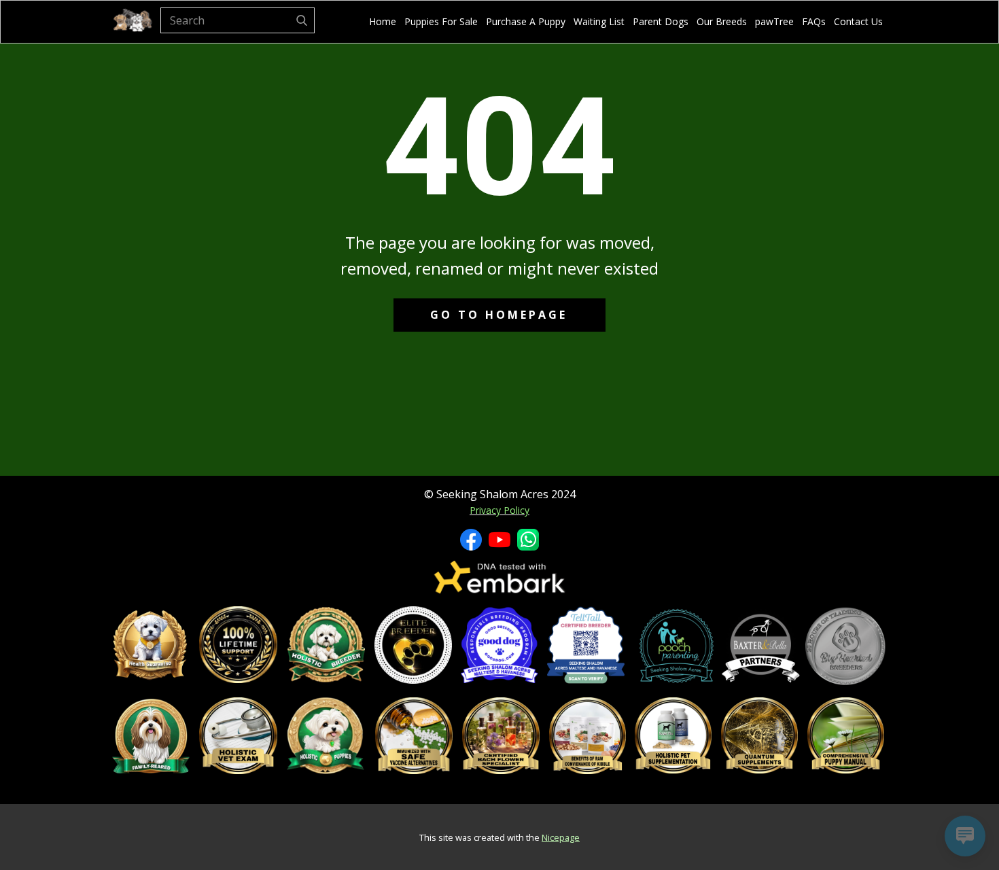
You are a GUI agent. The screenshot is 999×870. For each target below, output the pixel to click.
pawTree (774, 22)
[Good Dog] (499, 645)
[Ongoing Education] (845, 646)
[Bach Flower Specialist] (501, 735)
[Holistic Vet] (238, 736)
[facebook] (471, 540)
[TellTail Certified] (586, 645)
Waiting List (599, 22)
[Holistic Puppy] (325, 736)
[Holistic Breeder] (326, 645)
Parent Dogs (660, 22)
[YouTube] (499, 540)
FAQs (814, 22)
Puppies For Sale (441, 22)
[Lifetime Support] (238, 645)
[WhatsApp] (528, 540)
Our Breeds (722, 22)
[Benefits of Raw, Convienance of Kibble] (588, 735)
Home (382, 22)
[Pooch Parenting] (676, 646)
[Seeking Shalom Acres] (132, 20)
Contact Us (858, 22)
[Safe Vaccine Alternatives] (414, 735)
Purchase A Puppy (525, 22)
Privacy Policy (499, 510)
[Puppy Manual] (845, 735)
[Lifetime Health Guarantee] (150, 645)
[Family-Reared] (151, 736)
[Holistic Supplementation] (673, 735)
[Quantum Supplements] (759, 735)
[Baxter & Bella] (761, 646)
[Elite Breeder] (412, 645)
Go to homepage (498, 314)
